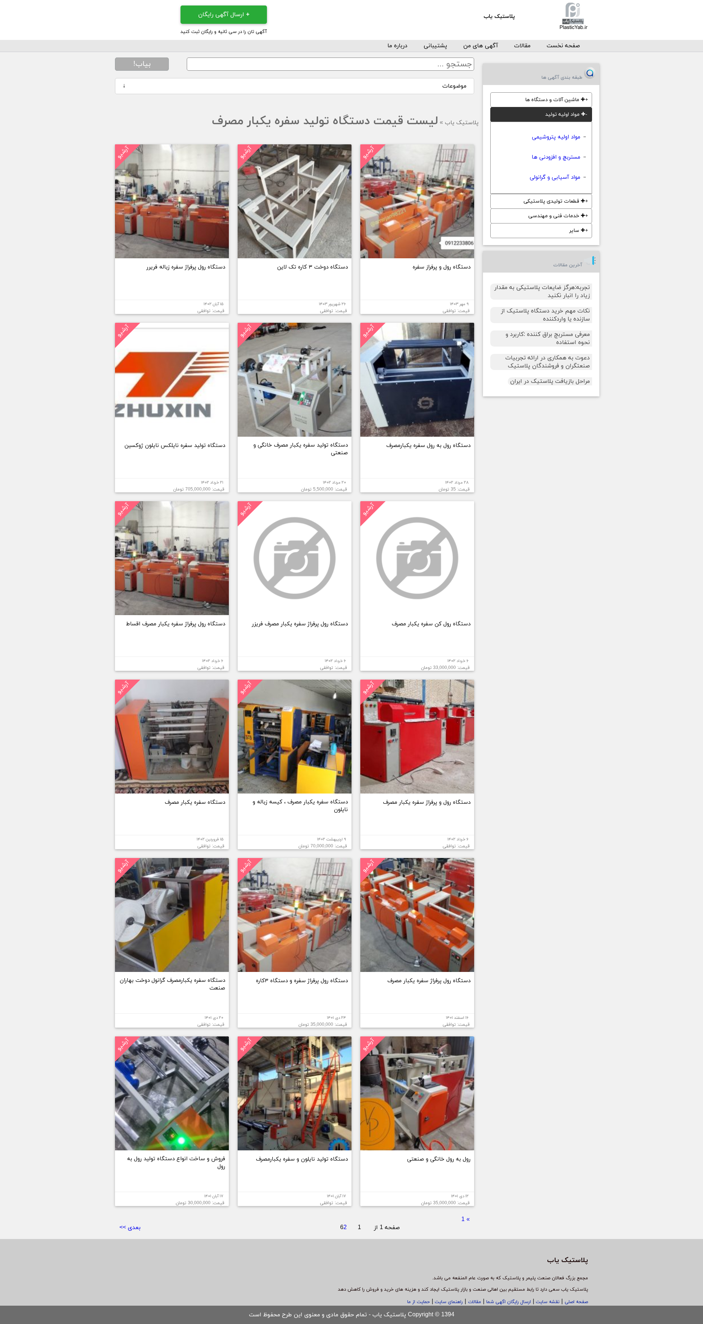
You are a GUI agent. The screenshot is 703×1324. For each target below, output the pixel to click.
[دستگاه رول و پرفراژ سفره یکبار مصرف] (417, 791)
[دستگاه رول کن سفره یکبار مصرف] (417, 612)
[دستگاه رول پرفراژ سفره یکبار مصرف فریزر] (295, 612)
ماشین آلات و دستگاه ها (555, 99)
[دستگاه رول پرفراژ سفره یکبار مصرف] (417, 969)
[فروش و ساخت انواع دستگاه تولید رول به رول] (172, 1147)
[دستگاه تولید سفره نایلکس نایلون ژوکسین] (172, 434)
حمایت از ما (418, 1302)
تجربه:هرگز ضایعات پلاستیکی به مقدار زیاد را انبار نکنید (542, 292)
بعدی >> (130, 1228)
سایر (577, 230)
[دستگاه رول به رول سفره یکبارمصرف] (417, 434)
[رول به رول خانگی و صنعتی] (417, 1147)
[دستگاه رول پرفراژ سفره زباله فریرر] (172, 255)
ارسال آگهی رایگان (223, 15)
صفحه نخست (563, 46)
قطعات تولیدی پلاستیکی (554, 201)
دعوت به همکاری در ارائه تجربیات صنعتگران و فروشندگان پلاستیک (547, 362)
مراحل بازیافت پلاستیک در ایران (550, 381)
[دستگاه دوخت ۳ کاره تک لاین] (295, 255)
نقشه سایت (546, 1302)
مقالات (522, 46)
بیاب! (142, 64)
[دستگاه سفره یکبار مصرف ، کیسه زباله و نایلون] (295, 791)
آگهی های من (480, 46)
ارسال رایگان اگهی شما (508, 1302)
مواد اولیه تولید (565, 114)
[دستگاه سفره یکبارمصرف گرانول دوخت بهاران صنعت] (172, 969)
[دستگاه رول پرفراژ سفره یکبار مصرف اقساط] (172, 612)
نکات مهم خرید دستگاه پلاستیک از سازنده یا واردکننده (545, 315)
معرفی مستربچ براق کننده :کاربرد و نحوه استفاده (548, 338)
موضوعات (294, 86)
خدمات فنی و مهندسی (556, 215)
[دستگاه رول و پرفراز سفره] (417, 255)
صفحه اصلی (576, 1302)
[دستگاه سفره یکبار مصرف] (172, 791)
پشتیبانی (435, 46)
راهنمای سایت (448, 1302)
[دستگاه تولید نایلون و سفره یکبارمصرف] (295, 1147)
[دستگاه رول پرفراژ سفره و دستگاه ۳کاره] (295, 969)
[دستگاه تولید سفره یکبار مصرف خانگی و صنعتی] (295, 434)
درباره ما (397, 46)
